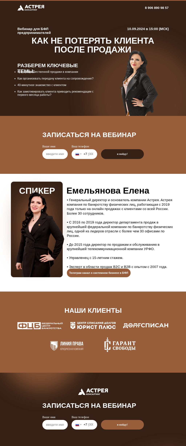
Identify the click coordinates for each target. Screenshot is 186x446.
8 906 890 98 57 (157, 8)
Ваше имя (48, 146)
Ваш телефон (80, 146)
